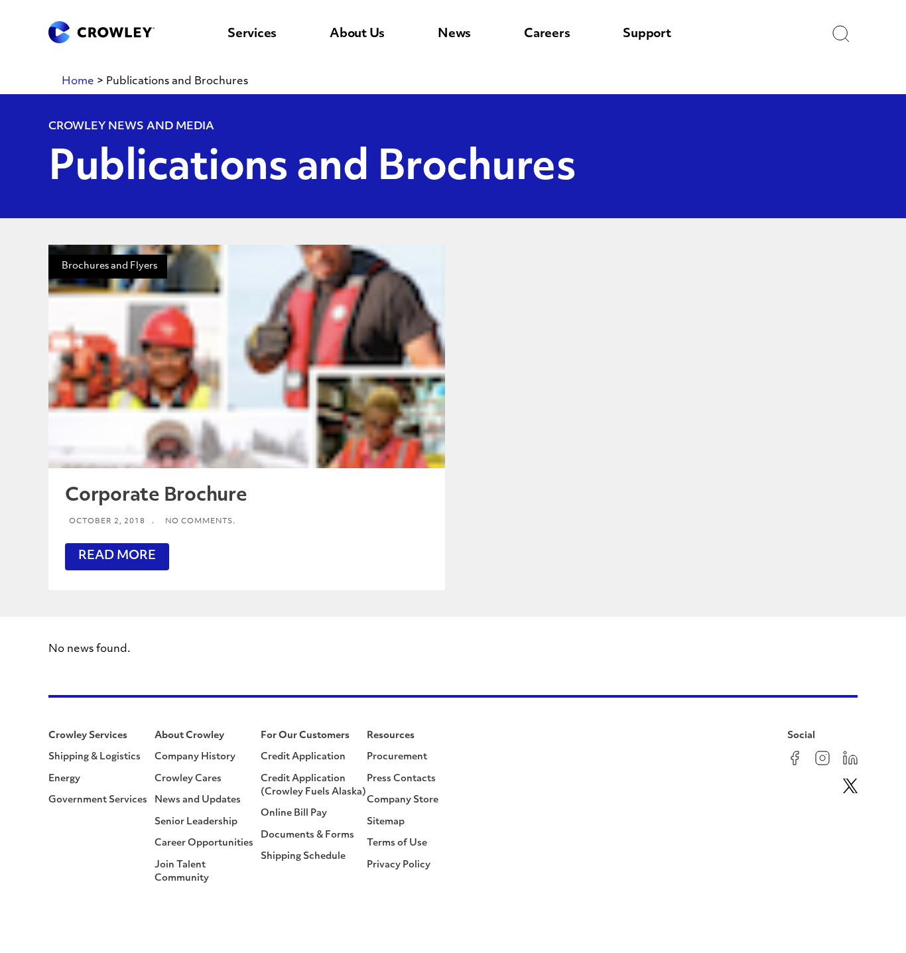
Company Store (402, 800)
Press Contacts (401, 779)
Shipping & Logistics (94, 757)
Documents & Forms (307, 835)
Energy (64, 779)
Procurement (397, 757)
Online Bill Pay (294, 813)
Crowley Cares (188, 779)
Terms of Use (397, 843)
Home (78, 81)
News (454, 34)
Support (647, 34)
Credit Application (303, 757)
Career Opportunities (204, 843)
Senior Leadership (196, 822)
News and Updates (198, 800)
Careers (547, 34)
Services (252, 34)
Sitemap (386, 822)
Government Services (97, 800)
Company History (195, 757)
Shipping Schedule (303, 856)
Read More (117, 556)
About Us (357, 34)
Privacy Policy (398, 865)
